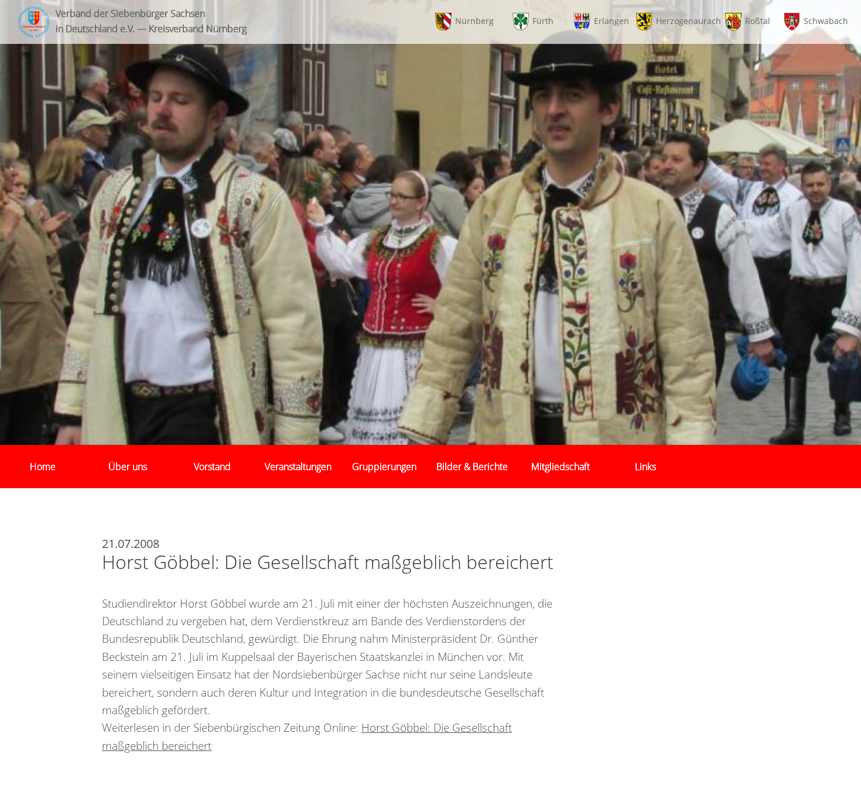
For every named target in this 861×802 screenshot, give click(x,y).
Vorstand (212, 466)
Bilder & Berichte (472, 466)
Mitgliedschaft (560, 466)
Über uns (127, 466)
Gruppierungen (384, 466)
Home (43, 466)
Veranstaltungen (298, 466)
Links (645, 466)
